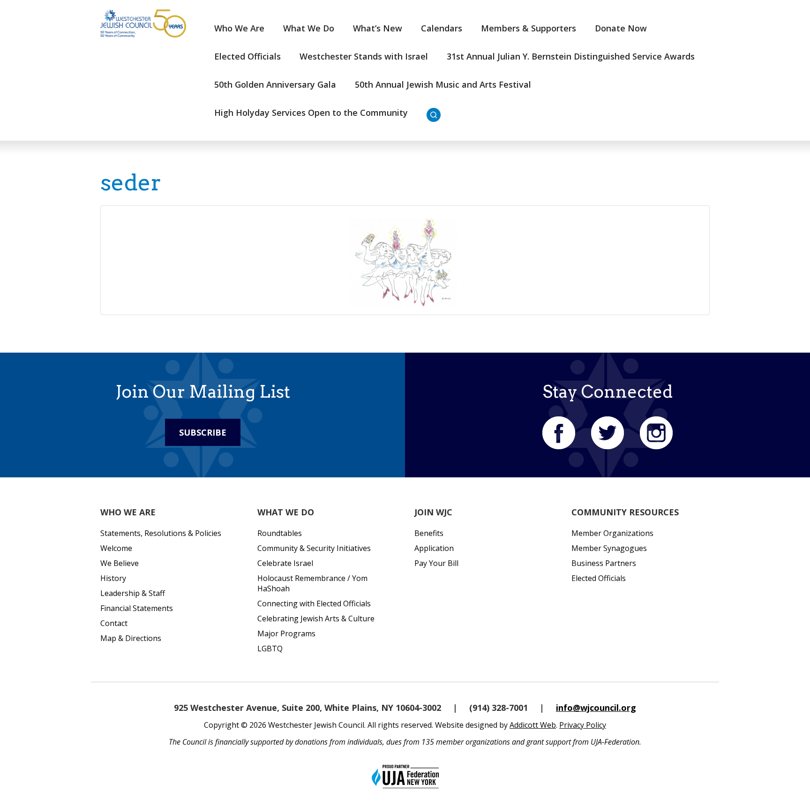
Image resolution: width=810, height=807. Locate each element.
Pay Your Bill (436, 563)
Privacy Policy (582, 725)
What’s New (377, 28)
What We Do (308, 28)
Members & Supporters (528, 28)
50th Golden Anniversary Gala (275, 84)
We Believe (119, 563)
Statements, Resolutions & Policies (160, 533)
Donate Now (621, 28)
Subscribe (202, 432)
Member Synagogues (609, 548)
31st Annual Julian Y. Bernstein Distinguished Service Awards (571, 56)
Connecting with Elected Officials (314, 603)
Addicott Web (533, 725)
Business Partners (603, 563)
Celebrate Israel (285, 563)
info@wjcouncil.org (596, 707)
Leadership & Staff (132, 593)
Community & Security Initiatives (314, 548)
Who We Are (239, 28)
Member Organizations (612, 533)
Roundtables (279, 533)
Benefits (428, 533)
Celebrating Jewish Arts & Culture (316, 618)
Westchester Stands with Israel (364, 56)
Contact (114, 623)
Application (434, 548)
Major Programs (286, 633)
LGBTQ (270, 648)
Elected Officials (247, 56)
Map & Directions (130, 638)
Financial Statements (136, 608)
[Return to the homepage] (143, 23)
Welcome (116, 548)
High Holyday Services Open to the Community (311, 112)
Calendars (441, 28)
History (113, 578)
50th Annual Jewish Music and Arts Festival (443, 84)
